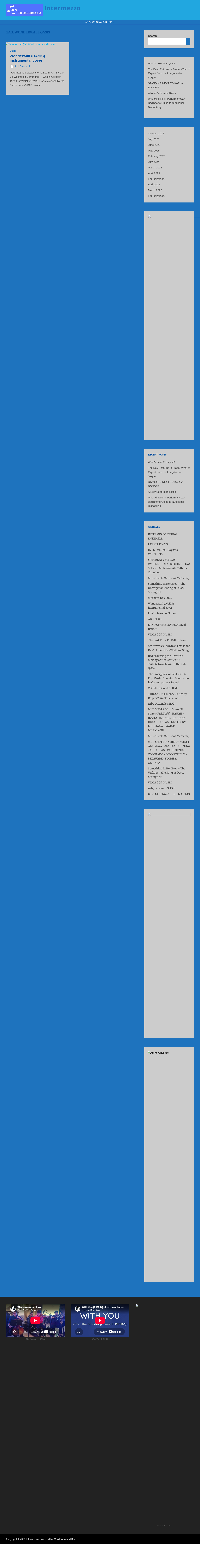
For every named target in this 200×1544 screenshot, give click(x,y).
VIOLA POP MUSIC (160, 634)
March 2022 (155, 190)
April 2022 (154, 184)
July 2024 (153, 161)
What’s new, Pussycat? (161, 63)
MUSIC (13, 51)
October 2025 (156, 133)
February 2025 (156, 156)
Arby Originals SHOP (98, 22)
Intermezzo (62, 8)
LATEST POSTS (158, 544)
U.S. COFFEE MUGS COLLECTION (169, 794)
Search (152, 35)
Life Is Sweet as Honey (162, 613)
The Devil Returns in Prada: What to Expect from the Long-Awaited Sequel (169, 73)
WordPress (60, 1539)
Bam (73, 1539)
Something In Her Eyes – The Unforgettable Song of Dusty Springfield (166, 588)
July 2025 (153, 139)
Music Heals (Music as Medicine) (168, 578)
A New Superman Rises (162, 93)
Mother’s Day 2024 (160, 598)
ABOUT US (154, 619)
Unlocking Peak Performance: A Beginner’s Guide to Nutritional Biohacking (166, 103)
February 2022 (156, 195)
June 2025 (154, 144)
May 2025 (154, 150)
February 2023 (156, 178)
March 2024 (155, 167)
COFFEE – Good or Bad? (163, 688)
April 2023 (154, 173)
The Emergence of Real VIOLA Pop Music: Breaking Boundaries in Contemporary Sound (168, 678)
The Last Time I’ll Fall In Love (167, 640)
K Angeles (22, 66)
